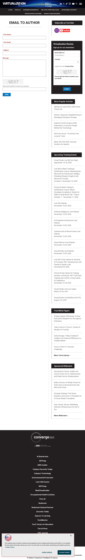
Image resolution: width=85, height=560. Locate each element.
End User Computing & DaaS (50, 10)
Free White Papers (62, 311)
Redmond (42, 503)
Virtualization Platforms (33, 13)
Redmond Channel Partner (42, 507)
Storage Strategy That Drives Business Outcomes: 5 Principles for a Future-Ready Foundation (68, 395)
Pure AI (42, 499)
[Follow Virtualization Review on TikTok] (67, 4)
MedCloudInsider (42, 490)
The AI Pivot (42, 529)
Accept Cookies (64, 552)
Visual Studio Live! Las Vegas (65, 289)
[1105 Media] (42, 446)
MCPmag (42, 486)
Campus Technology (42, 473)
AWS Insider (42, 465)
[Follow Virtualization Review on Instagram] (70, 4)
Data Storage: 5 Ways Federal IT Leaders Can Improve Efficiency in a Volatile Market (67, 338)
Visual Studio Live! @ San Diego (66, 160)
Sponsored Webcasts (63, 366)
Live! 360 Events (42, 482)
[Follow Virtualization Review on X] (64, 4)
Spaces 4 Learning (42, 516)
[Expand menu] (80, 4)
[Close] (71, 535)
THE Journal (43, 533)
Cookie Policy (9, 547)
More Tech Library (61, 355)
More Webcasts (60, 415)
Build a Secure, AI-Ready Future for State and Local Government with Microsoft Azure (67, 384)
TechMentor (42, 520)
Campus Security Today (42, 469)
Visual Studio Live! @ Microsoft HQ (67, 298)
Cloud (10, 10)
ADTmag (42, 461)
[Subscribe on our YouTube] (61, 32)
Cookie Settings (47, 552)
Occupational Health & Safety (42, 495)
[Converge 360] (42, 437)
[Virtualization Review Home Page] (15, 4)
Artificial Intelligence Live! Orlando (66, 212)
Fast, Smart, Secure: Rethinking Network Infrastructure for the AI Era (66, 407)
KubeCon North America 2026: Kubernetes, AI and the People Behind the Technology (65, 125)
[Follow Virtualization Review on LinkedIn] (61, 4)
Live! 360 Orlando (60, 203)
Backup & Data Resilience (52, 13)
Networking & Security (69, 10)
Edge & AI (18, 10)
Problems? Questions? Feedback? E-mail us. (42, 558)
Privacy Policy (69, 66)
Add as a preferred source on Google (51, 4)
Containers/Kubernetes (31, 10)
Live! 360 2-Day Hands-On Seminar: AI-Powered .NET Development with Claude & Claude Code (68, 262)
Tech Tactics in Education (42, 524)
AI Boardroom (42, 456)
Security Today (42, 512)
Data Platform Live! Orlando (64, 242)
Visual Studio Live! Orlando (64, 251)
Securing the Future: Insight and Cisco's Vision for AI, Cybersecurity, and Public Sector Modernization (67, 373)
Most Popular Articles (63, 101)
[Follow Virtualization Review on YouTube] (73, 4)
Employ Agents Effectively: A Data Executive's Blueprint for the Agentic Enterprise (67, 318)
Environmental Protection (42, 478)
